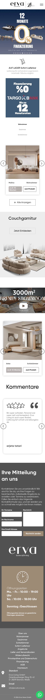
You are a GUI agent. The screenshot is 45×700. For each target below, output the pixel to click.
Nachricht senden (33, 534)
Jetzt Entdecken (22, 230)
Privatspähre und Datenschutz (22, 659)
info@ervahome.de (17, 688)
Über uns (22, 633)
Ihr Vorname (7, 510)
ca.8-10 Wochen (14, 370)
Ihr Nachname (8, 520)
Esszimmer (22, 129)
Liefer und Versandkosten (22, 652)
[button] (3, 163)
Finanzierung (22, 662)
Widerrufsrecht (22, 655)
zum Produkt (31, 370)
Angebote (22, 649)
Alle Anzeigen (23, 202)
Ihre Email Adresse (9, 529)
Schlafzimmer (22, 135)
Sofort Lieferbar (22, 646)
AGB (22, 665)
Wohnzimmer (22, 124)
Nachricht (27, 510)
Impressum (22, 668)
